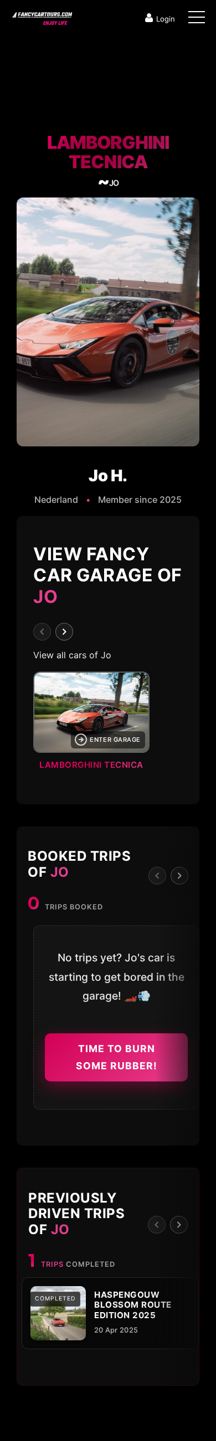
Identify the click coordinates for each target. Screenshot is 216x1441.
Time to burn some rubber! (116, 1057)
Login (165, 18)
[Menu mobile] (196, 19)
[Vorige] (42, 632)
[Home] (41, 16)
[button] (108, 724)
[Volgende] (64, 632)
